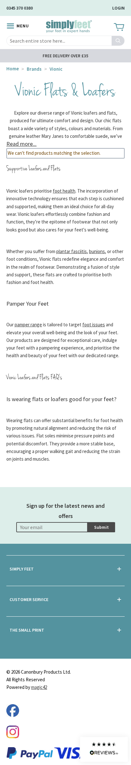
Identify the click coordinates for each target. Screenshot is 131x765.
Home (12, 69)
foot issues (93, 325)
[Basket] (118, 27)
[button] (104, 749)
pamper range (28, 325)
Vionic (56, 69)
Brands (34, 69)
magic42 (39, 687)
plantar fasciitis (71, 251)
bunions (97, 251)
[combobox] (65, 41)
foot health (64, 191)
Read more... (21, 143)
